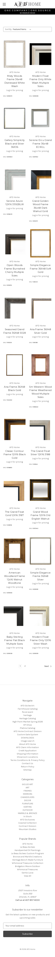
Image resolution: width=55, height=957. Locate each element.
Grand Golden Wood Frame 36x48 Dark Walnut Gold (40, 206)
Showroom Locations (27, 757)
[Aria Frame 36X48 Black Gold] (15, 365)
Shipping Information (27, 753)
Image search (27, 741)
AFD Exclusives (27, 819)
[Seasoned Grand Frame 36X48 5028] (15, 307)
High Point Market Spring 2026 (27, 721)
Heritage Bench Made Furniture (27, 860)
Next (46, 666)
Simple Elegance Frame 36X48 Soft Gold (40, 268)
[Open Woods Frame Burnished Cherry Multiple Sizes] (15, 243)
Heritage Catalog (27, 718)
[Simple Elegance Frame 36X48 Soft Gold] (40, 243)
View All (27, 876)
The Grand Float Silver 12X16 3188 (40, 453)
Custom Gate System (27, 734)
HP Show (27, 725)
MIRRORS (27, 794)
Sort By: (8, 29)
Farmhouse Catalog (27, 709)
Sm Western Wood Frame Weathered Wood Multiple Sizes (40, 392)
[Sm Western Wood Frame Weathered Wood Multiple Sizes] (40, 365)
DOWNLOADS (27, 737)
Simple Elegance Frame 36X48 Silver (40, 576)
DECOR (27, 800)
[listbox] (22, 29)
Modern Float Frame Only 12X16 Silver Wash (40, 640)
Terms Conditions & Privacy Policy (28, 760)
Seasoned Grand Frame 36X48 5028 (14, 331)
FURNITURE (27, 803)
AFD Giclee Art (27, 705)
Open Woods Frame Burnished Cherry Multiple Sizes (14, 270)
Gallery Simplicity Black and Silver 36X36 (15, 143)
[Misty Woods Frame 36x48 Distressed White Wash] (15, 54)
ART (27, 787)
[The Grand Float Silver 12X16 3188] (40, 429)
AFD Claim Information (27, 747)
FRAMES (28, 790)
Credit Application (28, 750)
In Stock (27, 816)
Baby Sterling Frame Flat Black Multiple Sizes (14, 640)
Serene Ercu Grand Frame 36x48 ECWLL (40, 143)
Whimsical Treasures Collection (27, 863)
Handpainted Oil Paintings (27, 850)
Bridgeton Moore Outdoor (27, 866)
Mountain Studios (27, 829)
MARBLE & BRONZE (27, 813)
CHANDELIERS (27, 797)
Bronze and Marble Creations (27, 856)
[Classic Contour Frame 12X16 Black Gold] (15, 429)
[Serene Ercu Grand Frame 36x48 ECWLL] (40, 118)
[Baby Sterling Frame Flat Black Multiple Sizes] (15, 615)
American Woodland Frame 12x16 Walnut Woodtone (14, 578)
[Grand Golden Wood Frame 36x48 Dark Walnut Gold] (40, 179)
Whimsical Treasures (27, 869)
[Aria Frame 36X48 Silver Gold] (40, 307)
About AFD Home (27, 744)
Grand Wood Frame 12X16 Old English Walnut (40, 515)
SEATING (28, 807)
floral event (27, 712)
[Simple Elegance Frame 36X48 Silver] (40, 551)
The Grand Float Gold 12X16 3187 (14, 513)
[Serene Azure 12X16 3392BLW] (15, 179)
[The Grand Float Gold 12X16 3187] (15, 490)
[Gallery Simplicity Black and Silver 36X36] (15, 118)
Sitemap (27, 770)
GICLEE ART (27, 784)
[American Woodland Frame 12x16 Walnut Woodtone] (15, 551)
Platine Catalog (27, 728)
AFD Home (27, 844)
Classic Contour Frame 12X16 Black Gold (15, 454)
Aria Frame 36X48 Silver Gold (40, 331)
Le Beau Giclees (27, 847)
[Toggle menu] (4, 4)
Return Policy (27, 766)
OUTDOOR (28, 810)
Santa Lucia (27, 872)
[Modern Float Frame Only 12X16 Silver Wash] (40, 615)
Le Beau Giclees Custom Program (27, 853)
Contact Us (27, 763)
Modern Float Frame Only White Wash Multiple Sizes (40, 81)
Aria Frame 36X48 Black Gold (14, 388)
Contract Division (27, 826)
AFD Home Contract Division (28, 731)
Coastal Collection (27, 823)
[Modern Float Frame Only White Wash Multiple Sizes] (40, 54)
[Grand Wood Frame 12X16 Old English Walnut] (40, 490)
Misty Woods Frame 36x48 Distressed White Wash (14, 81)
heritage (27, 715)
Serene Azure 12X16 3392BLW (14, 202)
